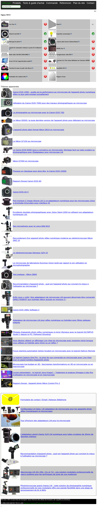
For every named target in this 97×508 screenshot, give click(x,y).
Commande (52, 3)
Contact (90, 3)
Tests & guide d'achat (33, 3)
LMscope (6, 3)
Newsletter (57, 503)
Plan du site (79, 3)
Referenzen (65, 3)
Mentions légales (30, 503)
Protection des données (45, 503)
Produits (17, 3)
